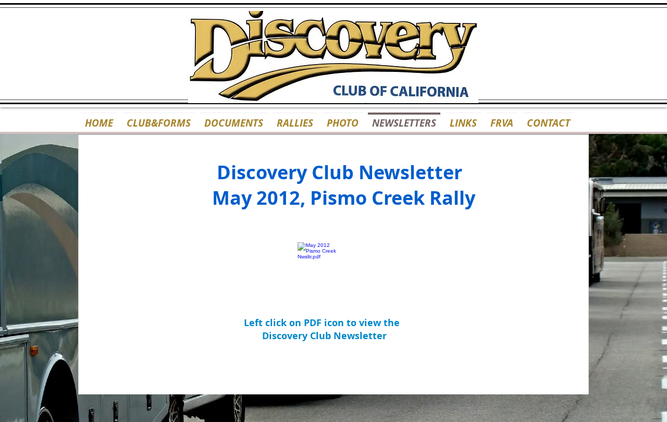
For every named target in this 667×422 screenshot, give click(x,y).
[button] (342, 118)
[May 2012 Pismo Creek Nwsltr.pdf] (318, 265)
